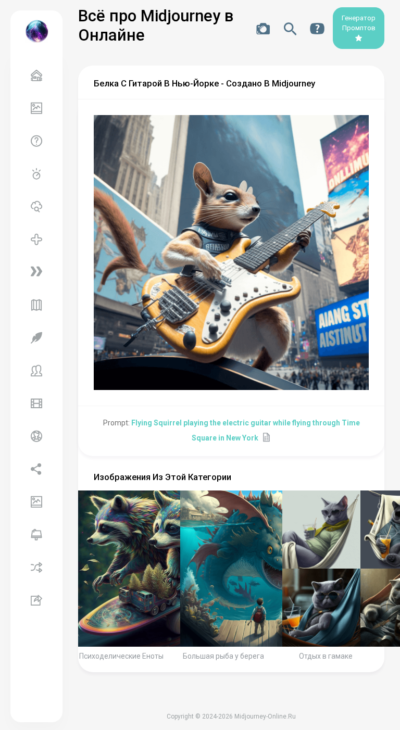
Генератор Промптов (359, 23)
